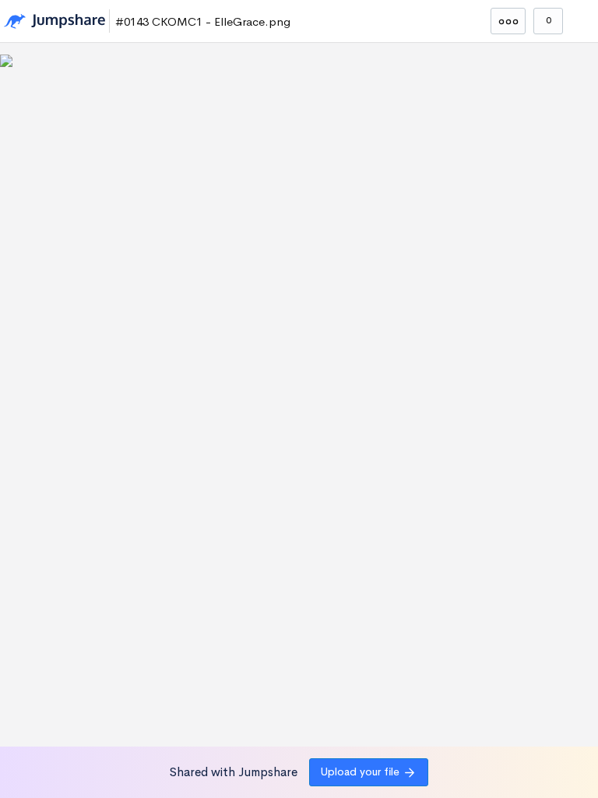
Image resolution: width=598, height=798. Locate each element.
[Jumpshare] (54, 21)
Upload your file (360, 771)
